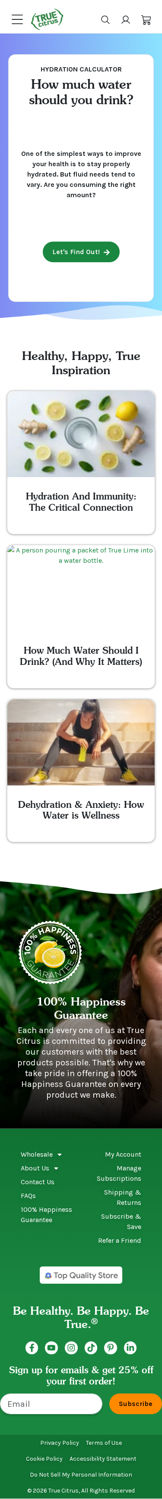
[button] (146, 19)
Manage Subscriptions (119, 1173)
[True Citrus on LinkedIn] (130, 1347)
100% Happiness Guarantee (46, 1214)
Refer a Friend (119, 1240)
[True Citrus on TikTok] (91, 1347)
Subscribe (135, 1404)
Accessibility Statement (103, 1458)
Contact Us (37, 1182)
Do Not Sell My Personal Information (81, 1474)
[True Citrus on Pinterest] (110, 1347)
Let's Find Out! (76, 252)
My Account (123, 1154)
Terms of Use (104, 1442)
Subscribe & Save (121, 1221)
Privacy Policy (59, 1442)
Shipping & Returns (122, 1197)
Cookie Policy (44, 1458)
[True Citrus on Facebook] (31, 1347)
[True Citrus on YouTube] (51, 1347)
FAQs (28, 1196)
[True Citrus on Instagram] (71, 1347)
